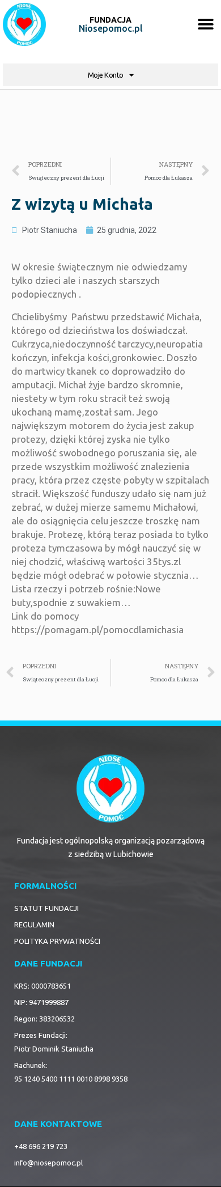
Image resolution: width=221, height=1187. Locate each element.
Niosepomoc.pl (111, 28)
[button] (205, 24)
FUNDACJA (110, 19)
